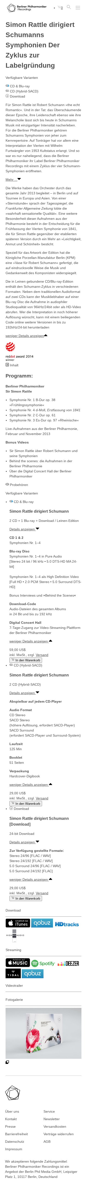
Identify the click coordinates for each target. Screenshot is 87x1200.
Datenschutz (14, 1141)
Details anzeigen (22, 529)
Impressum (13, 1149)
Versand (42, 655)
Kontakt (11, 1119)
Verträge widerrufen (59, 1134)
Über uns (12, 1111)
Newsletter (52, 1119)
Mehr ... (11, 179)
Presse (10, 1126)
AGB (47, 1141)
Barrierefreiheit (16, 1134)
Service (49, 1111)
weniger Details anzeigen (25, 336)
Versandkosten (55, 1126)
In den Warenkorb (27, 660)
